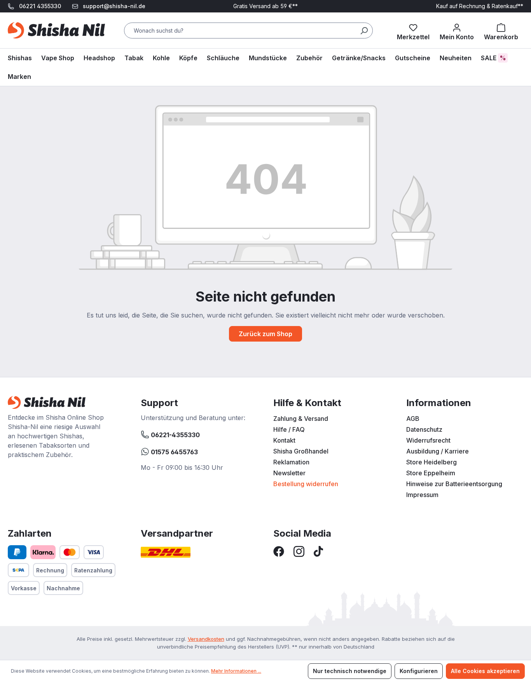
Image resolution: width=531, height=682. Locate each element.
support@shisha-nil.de (114, 6)
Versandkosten (206, 639)
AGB (412, 418)
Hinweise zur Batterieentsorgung (454, 484)
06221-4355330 (174, 435)
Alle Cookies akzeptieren (485, 671)
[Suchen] (364, 30)
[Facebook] (278, 551)
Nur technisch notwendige (349, 671)
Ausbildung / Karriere (437, 451)
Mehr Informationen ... (236, 671)
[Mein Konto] (457, 30)
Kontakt (284, 440)
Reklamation (291, 462)
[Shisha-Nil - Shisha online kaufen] (56, 30)
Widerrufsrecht (428, 440)
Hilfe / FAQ (289, 429)
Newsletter (289, 473)
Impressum (422, 495)
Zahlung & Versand (300, 418)
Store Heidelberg (431, 462)
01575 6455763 (173, 452)
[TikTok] (318, 551)
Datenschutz (424, 429)
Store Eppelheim (430, 473)
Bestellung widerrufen (305, 484)
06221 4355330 (40, 6)
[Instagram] (298, 551)
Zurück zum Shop (265, 334)
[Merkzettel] (413, 30)
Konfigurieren (419, 671)
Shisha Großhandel (300, 451)
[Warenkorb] (501, 30)
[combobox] (248, 30)
